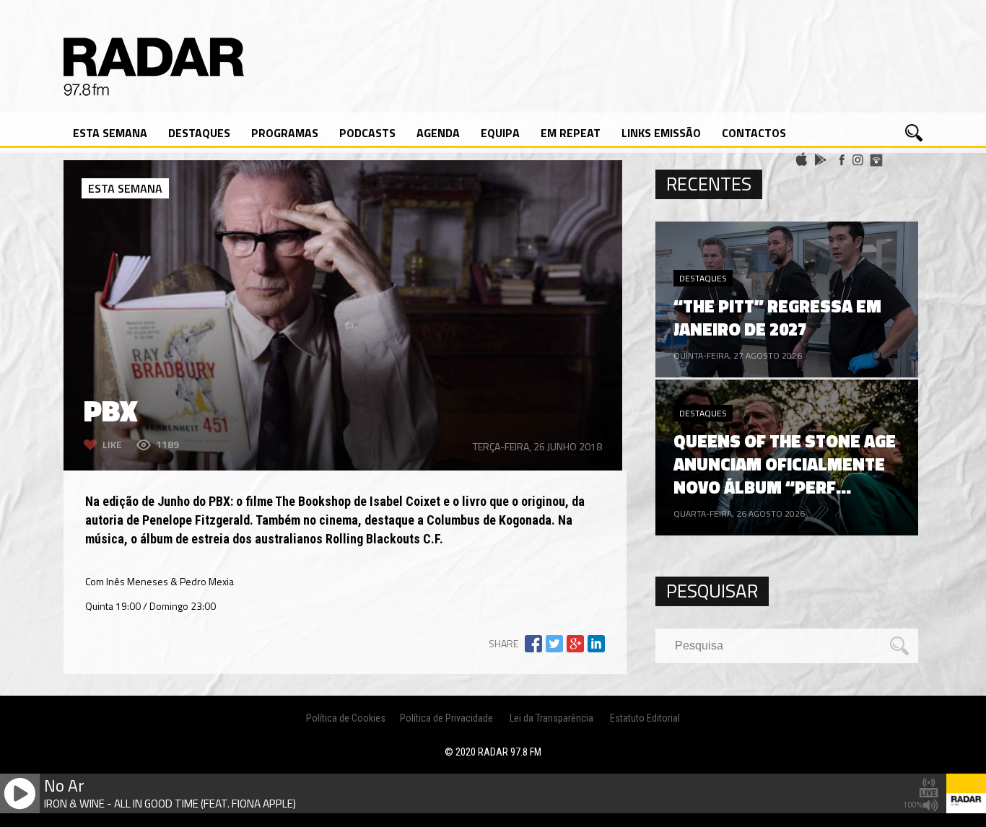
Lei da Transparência (551, 718)
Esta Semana (110, 132)
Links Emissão (661, 132)
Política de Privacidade (446, 718)
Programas (284, 132)
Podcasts (367, 132)
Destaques (199, 132)
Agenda (438, 132)
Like (112, 444)
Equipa (500, 132)
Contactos (754, 132)
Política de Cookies (345, 718)
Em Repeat (571, 132)
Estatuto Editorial (645, 718)
